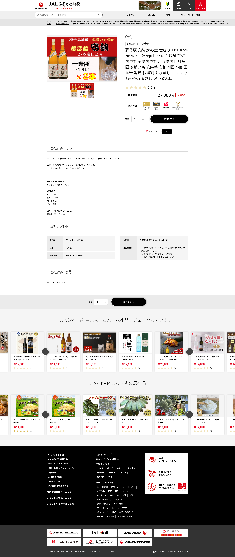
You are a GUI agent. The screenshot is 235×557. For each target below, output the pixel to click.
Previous (45, 352)
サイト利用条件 (80, 552)
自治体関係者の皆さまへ (59, 486)
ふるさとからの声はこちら (60, 503)
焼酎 (65, 21)
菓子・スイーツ (121, 491)
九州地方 (101, 477)
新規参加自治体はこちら (59, 492)
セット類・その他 (125, 516)
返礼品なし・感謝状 (105, 516)
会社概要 (110, 552)
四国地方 (122, 473)
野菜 (110, 491)
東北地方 (110, 468)
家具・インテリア (119, 508)
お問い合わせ (54, 481)
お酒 (57, 21)
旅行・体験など (126, 512)
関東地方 (120, 468)
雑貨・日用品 (121, 500)
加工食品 (101, 491)
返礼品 (151, 15)
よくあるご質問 (55, 477)
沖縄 (110, 477)
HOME (49, 21)
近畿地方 (101, 473)
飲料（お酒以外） (104, 500)
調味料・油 (121, 495)
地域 (168, 15)
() (155, 88)
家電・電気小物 (103, 504)
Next (190, 352)
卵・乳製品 (102, 495)
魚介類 (105, 487)
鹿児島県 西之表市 (138, 43)
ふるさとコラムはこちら (59, 498)
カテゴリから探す (105, 482)
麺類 (112, 495)
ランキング (132, 15)
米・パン (131, 487)
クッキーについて (96, 552)
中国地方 (111, 473)
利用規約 (50, 552)
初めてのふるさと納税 (58, 464)
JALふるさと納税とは (58, 459)
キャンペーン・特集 (190, 15)
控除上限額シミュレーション (61, 468)
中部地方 (131, 468)
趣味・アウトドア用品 (106, 512)
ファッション (103, 508)
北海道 (100, 468)
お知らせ (52, 473)
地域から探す (102, 464)
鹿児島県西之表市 (62, 24)
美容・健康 (118, 504)
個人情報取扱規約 (63, 552)
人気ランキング (104, 454)
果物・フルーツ (117, 487)
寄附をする (169, 119)
